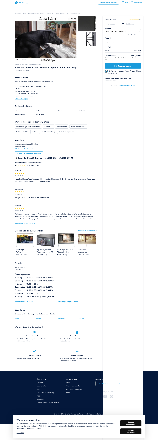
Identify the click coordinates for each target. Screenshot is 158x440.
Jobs (38, 389)
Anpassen (20, 433)
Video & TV (48, 127)
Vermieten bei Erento (74, 389)
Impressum (41, 399)
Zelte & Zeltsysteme (66, 132)
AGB (38, 396)
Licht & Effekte (22, 132)
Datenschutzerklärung (45, 392)
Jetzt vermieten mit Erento (108, 2)
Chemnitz (61, 318)
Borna (38, 318)
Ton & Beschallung (48, 132)
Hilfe (126, 2)
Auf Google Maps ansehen (68, 301)
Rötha (81, 318)
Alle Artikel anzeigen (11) (87, 230)
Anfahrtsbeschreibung (24, 301)
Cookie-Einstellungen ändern (48, 403)
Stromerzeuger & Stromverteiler (28, 127)
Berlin (17, 318)
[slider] (21, 165)
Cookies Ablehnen (131, 431)
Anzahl (108, 38)
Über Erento (41, 386)
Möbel (34, 132)
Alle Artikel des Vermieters (25, 149)
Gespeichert (138, 2)
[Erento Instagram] (111, 396)
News (68, 382)
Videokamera (62, 127)
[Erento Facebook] (105, 396)
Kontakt (40, 382)
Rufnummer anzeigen (127, 85)
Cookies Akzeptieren (131, 423)
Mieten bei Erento (73, 386)
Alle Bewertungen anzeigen (25, 223)
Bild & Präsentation (78, 127)
